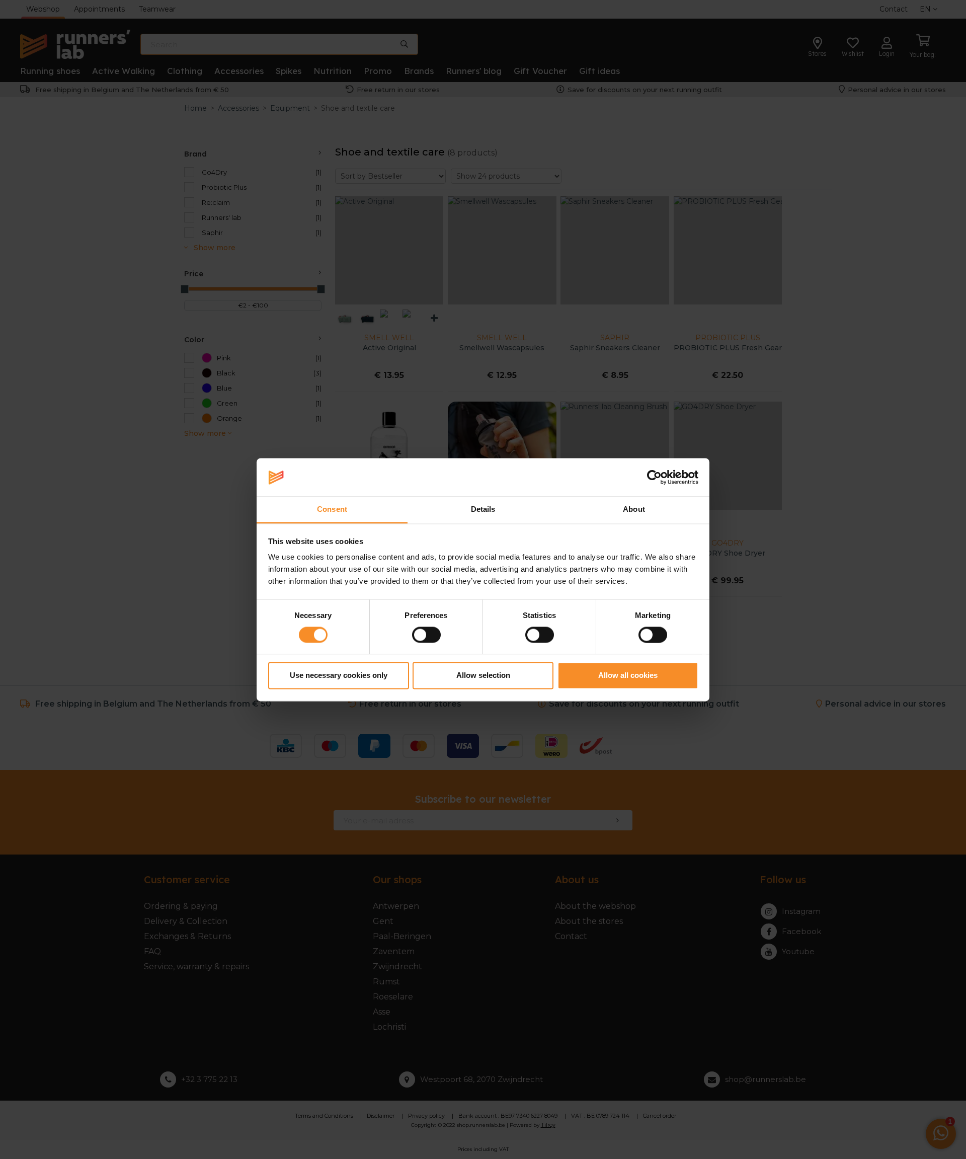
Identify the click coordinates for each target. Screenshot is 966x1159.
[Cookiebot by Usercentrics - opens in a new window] (654, 477)
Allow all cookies (628, 675)
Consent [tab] (332, 509)
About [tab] (634, 509)
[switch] (426, 635)
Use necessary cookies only (338, 675)
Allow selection (483, 675)
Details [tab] (483, 509)
